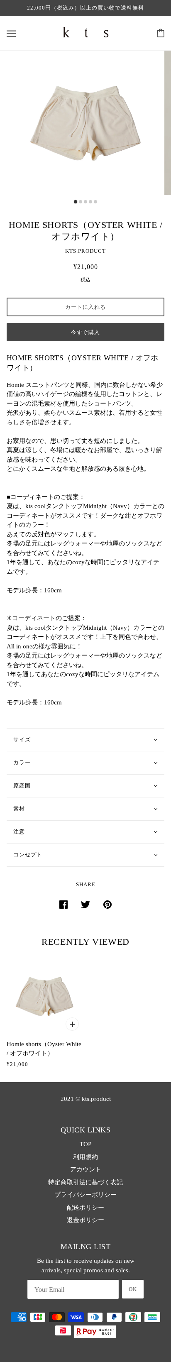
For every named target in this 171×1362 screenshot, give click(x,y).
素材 (19, 808)
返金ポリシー (85, 1220)
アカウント (85, 1169)
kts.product (85, 251)
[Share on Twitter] (85, 904)
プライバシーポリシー (85, 1194)
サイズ (22, 739)
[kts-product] (85, 32)
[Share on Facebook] (63, 904)
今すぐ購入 (85, 332)
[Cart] (161, 33)
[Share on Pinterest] (107, 904)
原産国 (22, 785)
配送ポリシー (85, 1207)
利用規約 (85, 1157)
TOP (85, 1144)
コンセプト (27, 854)
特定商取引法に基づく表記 (85, 1182)
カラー (22, 762)
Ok (133, 1289)
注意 (19, 832)
